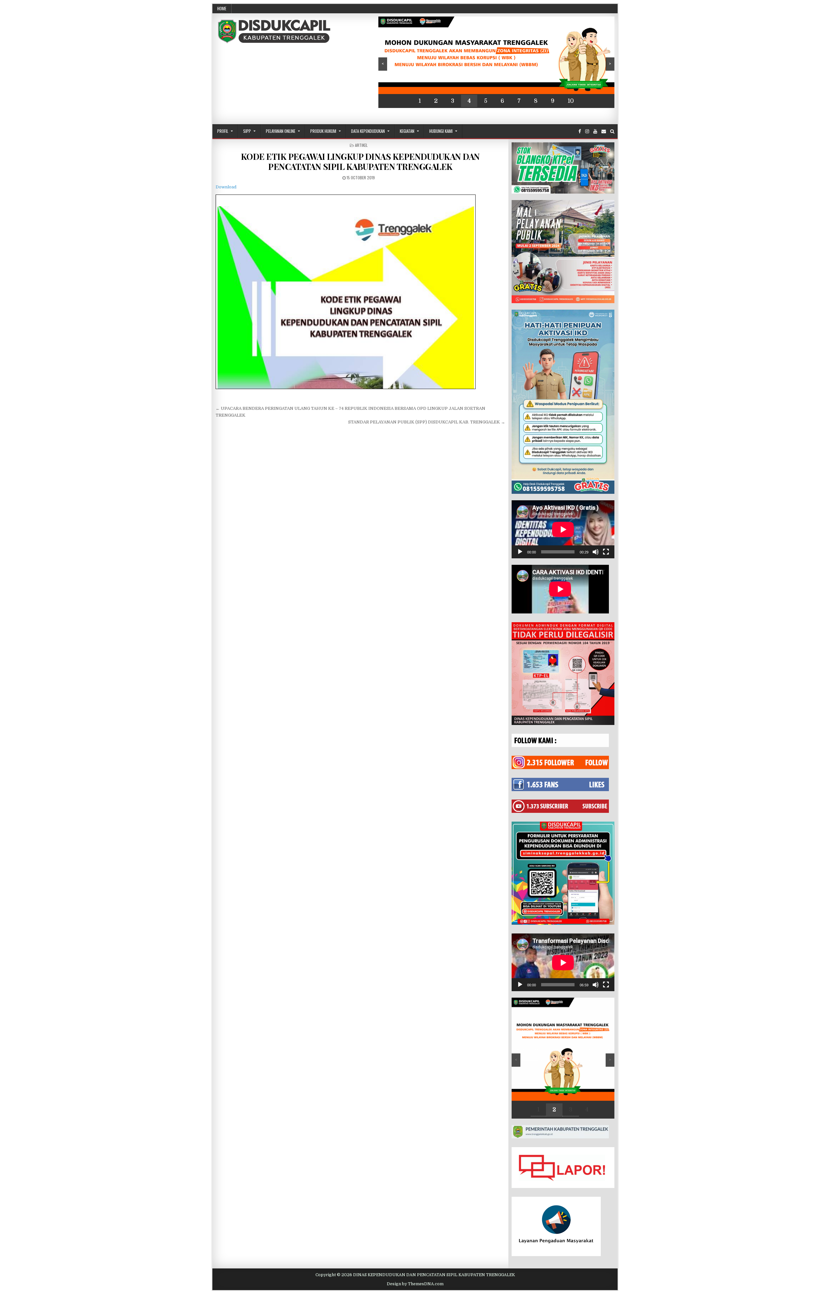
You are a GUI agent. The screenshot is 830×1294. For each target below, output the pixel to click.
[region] (496, 62)
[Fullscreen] (606, 552)
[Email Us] (603, 131)
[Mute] (595, 552)
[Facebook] (579, 131)
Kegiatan (407, 131)
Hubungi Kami (441, 131)
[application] (563, 529)
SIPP (247, 131)
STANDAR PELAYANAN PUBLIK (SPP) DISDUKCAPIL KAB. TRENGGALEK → (426, 422)
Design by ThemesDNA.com (415, 1284)
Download (226, 186)
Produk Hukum (323, 131)
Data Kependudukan (368, 131)
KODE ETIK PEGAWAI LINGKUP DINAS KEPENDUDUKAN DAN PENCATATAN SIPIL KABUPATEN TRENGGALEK (360, 161)
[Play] (520, 552)
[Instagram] (587, 131)
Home (221, 8)
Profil (222, 131)
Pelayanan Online (280, 131)
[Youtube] (595, 131)
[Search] (612, 131)
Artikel (361, 145)
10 (571, 101)
